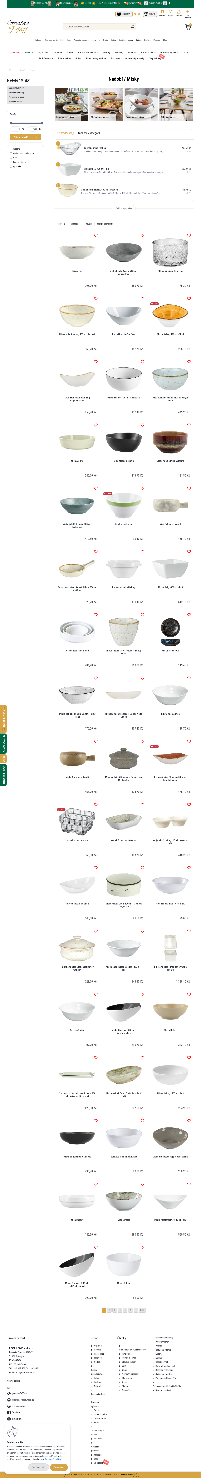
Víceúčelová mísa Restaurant (170, 903)
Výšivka (152, 14)
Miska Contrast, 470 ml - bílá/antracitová (124, 1031)
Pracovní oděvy (148, 52)
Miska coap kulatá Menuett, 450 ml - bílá (124, 968)
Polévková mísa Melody (123, 587)
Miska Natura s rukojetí (77, 777)
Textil (185, 52)
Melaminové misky (16, 92)
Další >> (142, 1310)
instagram (9, 1418)
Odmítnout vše (38, 1467)
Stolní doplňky (46, 58)
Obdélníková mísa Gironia (123, 840)
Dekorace (116, 58)
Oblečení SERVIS (41, 3)
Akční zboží (43, 52)
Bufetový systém (4, 743)
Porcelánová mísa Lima (77, 903)
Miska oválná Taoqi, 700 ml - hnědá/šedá (124, 1095)
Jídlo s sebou (64, 58)
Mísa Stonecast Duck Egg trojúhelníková (77, 399)
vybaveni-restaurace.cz (23, 1399)
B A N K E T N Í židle (4, 719)
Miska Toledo (124, 1283)
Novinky (29, 52)
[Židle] (100, 3)
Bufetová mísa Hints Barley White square (170, 968)
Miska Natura (170, 1030)
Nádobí (70, 52)
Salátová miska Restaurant (124, 1156)
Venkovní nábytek (109, 3)
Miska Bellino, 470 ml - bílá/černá (123, 397)
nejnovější (87, 224)
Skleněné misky (15, 101)
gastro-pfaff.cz (19, 1393)
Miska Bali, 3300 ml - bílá (170, 587)
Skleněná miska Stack (77, 840)
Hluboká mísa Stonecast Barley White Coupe (123, 715)
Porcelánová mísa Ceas (123, 334)
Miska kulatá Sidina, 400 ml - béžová (77, 334)
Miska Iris (77, 271)
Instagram (170, 15)
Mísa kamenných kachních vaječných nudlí (170, 399)
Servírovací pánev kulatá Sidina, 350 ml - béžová (77, 589)
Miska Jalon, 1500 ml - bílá (170, 1093)
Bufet (78, 58)
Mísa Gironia (124, 1220)
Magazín (156, 40)
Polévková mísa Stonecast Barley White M (77, 968)
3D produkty (155, 58)
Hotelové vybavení (169, 52)
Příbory (106, 52)
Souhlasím (59, 1467)
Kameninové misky (16, 88)
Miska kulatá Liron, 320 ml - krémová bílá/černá (124, 905)
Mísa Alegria (77, 460)
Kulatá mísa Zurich (170, 714)
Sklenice (57, 52)
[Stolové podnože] (57, 3)
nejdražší (74, 224)
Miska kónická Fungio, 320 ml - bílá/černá (77, 715)
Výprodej (15, 52)
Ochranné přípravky (134, 58)
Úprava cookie (13, 1381)
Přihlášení (179, 16)
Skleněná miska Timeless (170, 271)
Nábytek (132, 52)
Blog (165, 40)
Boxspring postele (4, 774)
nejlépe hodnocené (105, 224)
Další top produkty (124, 208)
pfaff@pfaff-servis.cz (25, 1372)
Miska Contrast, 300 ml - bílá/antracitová (77, 1285)
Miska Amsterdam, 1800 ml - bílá (170, 1220)
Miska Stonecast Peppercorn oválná (170, 1156)
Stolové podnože (66, 3)
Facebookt (162, 15)
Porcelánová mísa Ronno (77, 650)
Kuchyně (119, 52)
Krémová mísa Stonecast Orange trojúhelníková (170, 778)
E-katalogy (126, 14)
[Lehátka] (82, 3)
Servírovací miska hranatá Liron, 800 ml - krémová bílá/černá (77, 1095)
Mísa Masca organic (124, 460)
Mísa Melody (77, 1220)
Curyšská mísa (77, 1030)
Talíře (4, 759)
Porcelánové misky (17, 97)
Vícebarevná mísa (123, 524)
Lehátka (88, 3)
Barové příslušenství (88, 52)
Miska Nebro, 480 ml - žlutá (170, 334)
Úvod (11, 70)
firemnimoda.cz (19, 1406)
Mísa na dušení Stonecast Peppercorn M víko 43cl (123, 778)
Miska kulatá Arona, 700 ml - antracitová (124, 272)
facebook (9, 1411)
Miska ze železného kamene (77, 1156)
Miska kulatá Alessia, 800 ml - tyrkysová (77, 525)
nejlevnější (61, 224)
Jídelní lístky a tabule (96, 58)
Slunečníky (132, 3)
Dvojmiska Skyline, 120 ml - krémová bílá (170, 842)
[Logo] (25, 26)
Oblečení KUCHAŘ (155, 3)
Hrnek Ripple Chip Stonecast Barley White (123, 652)
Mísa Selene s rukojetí (170, 524)
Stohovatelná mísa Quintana (170, 460)
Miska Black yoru (170, 650)
